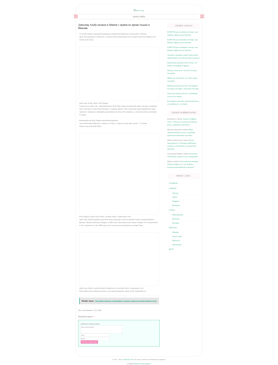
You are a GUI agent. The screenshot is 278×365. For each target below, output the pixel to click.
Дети (171, 249)
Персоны (175, 218)
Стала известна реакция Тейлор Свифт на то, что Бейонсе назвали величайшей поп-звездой (182, 164)
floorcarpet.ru (146, 363)
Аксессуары (177, 236)
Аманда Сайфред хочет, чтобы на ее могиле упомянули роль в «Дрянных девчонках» (182, 122)
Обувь (174, 197)
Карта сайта (139, 16)
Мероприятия (177, 214)
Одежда (175, 193)
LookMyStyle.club (127, 359)
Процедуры (176, 244)
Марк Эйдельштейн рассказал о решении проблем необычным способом (181, 132)
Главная (173, 183)
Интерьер (176, 205)
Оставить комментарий (89, 342)
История (175, 223)
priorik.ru (137, 363)
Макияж (175, 232)
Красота (173, 227)
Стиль (172, 210)
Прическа (176, 240)
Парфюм (175, 201)
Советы (172, 188)
